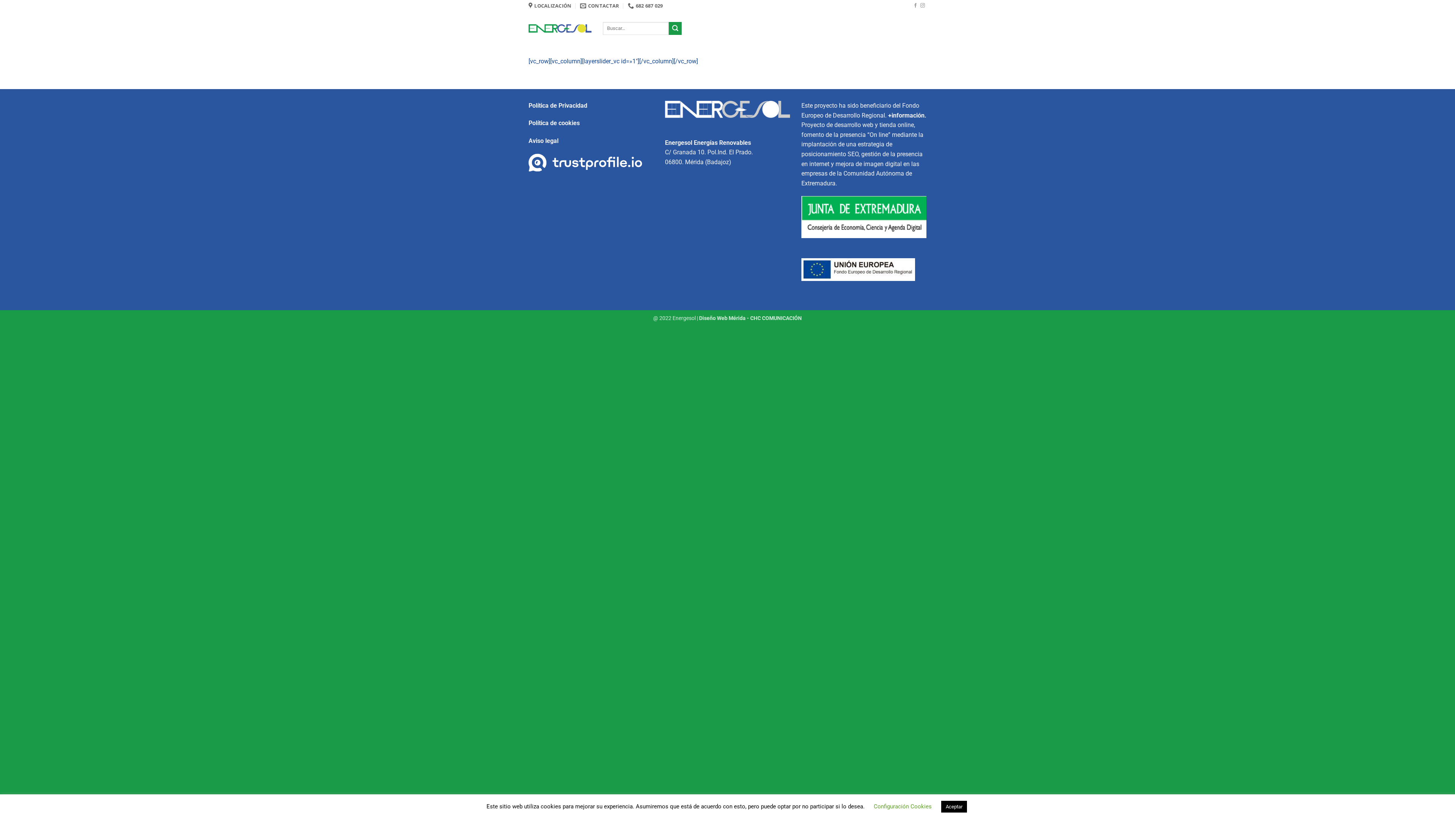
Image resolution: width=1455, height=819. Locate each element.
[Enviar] (675, 28)
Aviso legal (544, 140)
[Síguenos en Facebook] (915, 5)
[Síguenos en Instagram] (922, 5)
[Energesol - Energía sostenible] (560, 28)
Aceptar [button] (954, 807)
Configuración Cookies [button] (903, 806)
